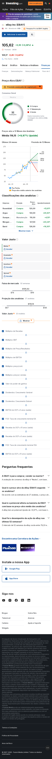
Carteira (5, 623)
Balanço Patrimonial (32, 71)
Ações (5, 9)
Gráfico (13, 65)
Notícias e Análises (29, 65)
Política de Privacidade (10, 735)
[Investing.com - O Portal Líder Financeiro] (14, 3)
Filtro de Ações (16, 9)
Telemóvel (6, 618)
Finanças (5, 71)
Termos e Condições (9, 728)
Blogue (5, 613)
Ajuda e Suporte (34, 623)
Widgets (5, 628)
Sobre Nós (32, 613)
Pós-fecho (8, 59)
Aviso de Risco (7, 743)
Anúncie (31, 618)
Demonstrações (17, 71)
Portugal (29, 9)
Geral (4, 65)
